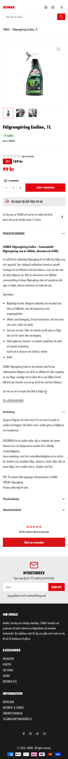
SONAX (6, 29)
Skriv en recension (34, 542)
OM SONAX (8, 670)
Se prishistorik (14, 180)
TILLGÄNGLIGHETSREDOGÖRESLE (17, 719)
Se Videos (36, 219)
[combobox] (34, 17)
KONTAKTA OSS (10, 681)
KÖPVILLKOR (8, 702)
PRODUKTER (8, 658)
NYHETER (7, 664)
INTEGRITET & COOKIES (13, 707)
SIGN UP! (56, 587)
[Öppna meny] (61, 7)
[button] (12, 156)
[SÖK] (61, 17)
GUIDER (6, 675)
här (45, 391)
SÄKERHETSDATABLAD (12, 713)
